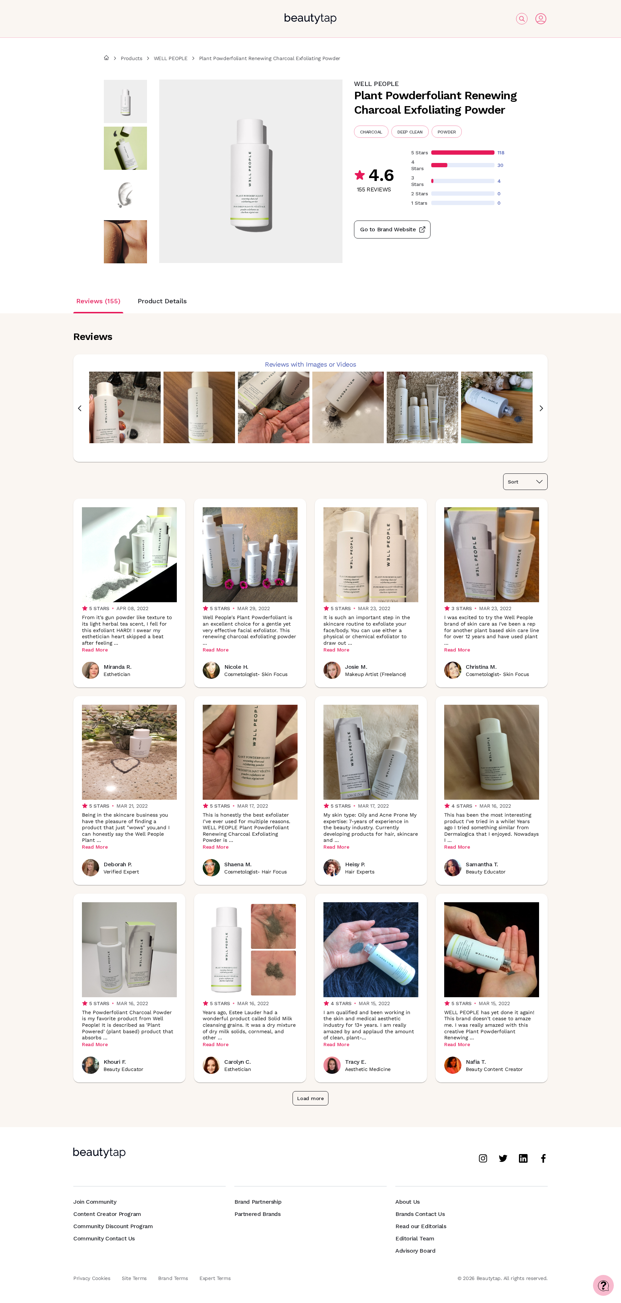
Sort (513, 482)
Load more (310, 1098)
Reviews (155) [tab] (98, 301)
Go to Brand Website (388, 229)
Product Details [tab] (162, 301)
